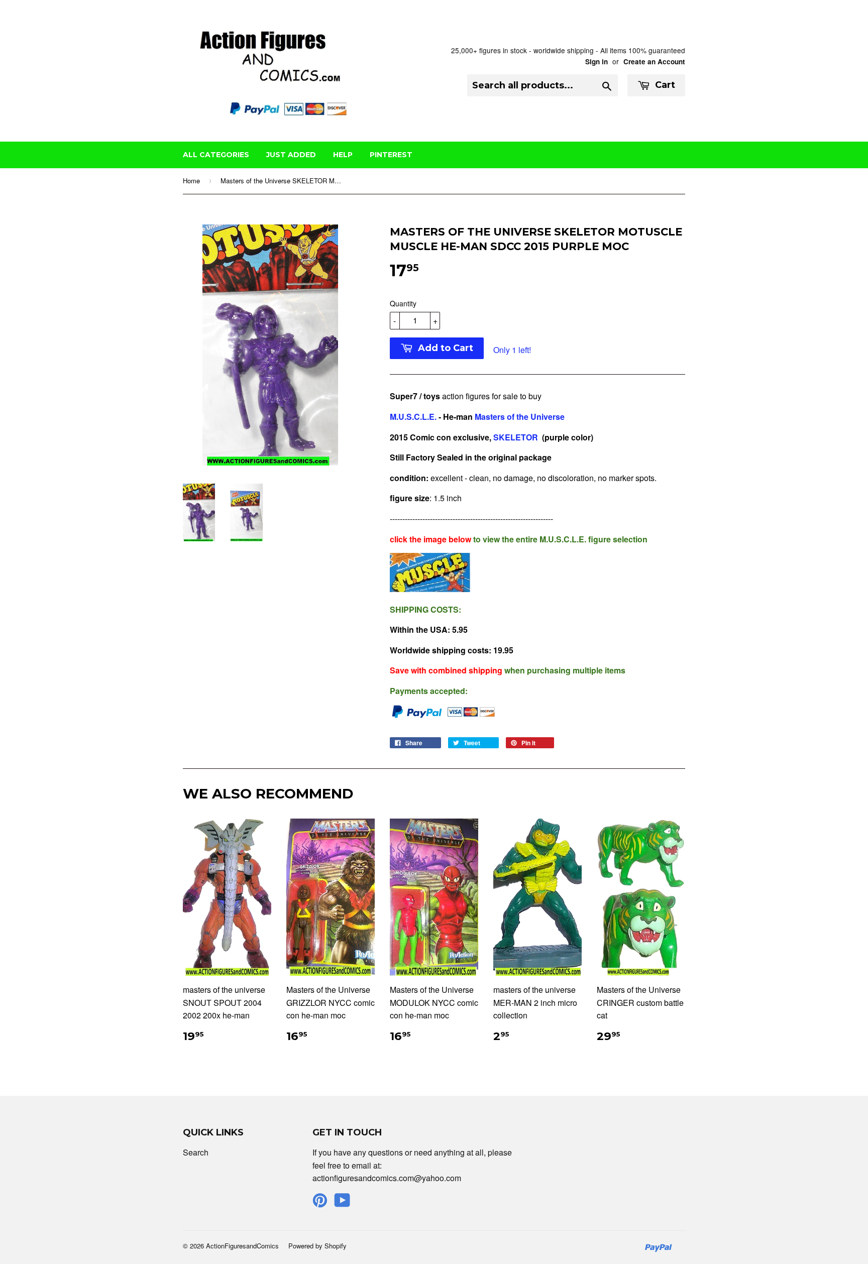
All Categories (216, 154)
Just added (291, 154)
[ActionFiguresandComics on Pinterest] (320, 1203)
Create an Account (654, 61)
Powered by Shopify (317, 1245)
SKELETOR (515, 437)
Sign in (596, 61)
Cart (664, 84)
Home (191, 180)
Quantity (403, 303)
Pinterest (391, 154)
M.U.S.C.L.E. (413, 416)
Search (195, 1152)
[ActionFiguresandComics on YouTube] (342, 1203)
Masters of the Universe (520, 416)
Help (343, 154)
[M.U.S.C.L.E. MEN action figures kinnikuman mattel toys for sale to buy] (430, 589)
